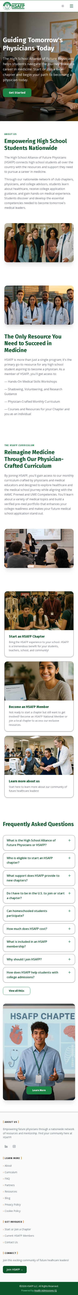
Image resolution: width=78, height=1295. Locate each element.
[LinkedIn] (6, 1146)
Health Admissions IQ (45, 1290)
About (7, 1165)
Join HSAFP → (15, 1269)
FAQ (6, 1178)
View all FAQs (16, 990)
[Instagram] (14, 1146)
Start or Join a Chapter (17, 1229)
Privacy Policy (12, 1204)
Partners (9, 1185)
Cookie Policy (11, 1211)
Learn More (39, 1090)
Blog (6, 1198)
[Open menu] (71, 6)
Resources (10, 1191)
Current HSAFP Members (18, 1235)
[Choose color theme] (62, 6)
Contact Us (10, 1242)
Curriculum (10, 1172)
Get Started (17, 92)
